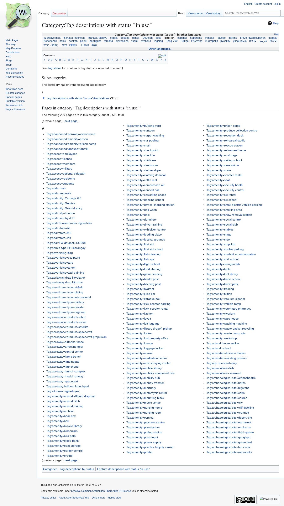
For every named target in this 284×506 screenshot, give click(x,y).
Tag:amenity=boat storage (63, 445)
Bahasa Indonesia (74, 37)
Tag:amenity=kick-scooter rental (147, 308)
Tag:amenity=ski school (221, 199)
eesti (158, 37)
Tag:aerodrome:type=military (65, 302)
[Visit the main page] (18, 16)
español (182, 37)
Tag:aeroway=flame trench (63, 356)
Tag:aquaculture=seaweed (223, 373)
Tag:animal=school (218, 348)
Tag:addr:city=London (60, 213)
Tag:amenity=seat (218, 180)
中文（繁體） (70, 45)
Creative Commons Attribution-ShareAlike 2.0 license (101, 491)
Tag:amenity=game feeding (144, 274)
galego (222, 37)
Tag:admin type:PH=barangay (65, 247)
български (211, 41)
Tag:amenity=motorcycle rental (146, 392)
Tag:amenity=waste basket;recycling (230, 328)
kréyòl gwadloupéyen (253, 37)
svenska (146, 41)
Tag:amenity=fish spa (140, 259)
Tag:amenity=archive (60, 411)
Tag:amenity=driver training (144, 224)
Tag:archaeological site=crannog (227, 412)
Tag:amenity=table (218, 269)
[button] (44, 98)
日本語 (85, 45)
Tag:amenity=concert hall (142, 190)
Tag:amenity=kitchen (139, 313)
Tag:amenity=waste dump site (226, 333)
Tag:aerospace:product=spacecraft (69, 332)
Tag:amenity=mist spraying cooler (148, 363)
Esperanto (196, 37)
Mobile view (114, 497)
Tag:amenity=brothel (59, 455)
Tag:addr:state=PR (58, 237)
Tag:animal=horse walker (222, 343)
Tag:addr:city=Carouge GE (63, 198)
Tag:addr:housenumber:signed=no (69, 223)
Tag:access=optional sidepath (65, 173)
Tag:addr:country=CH (60, 218)
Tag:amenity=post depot (142, 437)
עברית (252, 41)
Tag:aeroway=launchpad (62, 366)
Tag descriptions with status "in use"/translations (77, 98)
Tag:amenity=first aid (140, 244)
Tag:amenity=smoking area (224, 209)
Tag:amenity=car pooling (142, 140)
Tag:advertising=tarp (59, 262)
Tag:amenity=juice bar (140, 293)
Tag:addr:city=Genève (60, 203)
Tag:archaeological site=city (224, 402)
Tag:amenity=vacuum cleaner (225, 298)
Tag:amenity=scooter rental (224, 175)
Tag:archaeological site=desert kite (229, 417)
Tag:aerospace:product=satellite (67, 327)
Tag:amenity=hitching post (143, 284)
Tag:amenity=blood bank (62, 440)
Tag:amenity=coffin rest (141, 180)
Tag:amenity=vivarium (220, 313)
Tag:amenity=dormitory (141, 219)
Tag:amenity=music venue (143, 402)
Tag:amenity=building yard (143, 125)
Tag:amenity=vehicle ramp (223, 303)
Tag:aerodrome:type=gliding (64, 292)
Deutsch (148, 37)
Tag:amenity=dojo (138, 214)
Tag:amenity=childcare (141, 160)
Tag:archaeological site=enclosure (228, 427)
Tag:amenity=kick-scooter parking (148, 303)
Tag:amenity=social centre (223, 219)
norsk (63, 41)
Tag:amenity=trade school (223, 279)
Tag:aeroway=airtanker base (65, 342)
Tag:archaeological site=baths (226, 382)
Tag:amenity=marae (139, 353)
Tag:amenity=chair (138, 145)
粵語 (94, 45)
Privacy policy (48, 497)
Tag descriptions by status (77, 469)
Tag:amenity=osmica (139, 417)
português (95, 41)
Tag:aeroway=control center (64, 351)
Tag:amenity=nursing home (144, 407)
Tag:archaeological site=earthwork (228, 422)
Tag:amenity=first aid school (144, 249)
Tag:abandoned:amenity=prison (67, 139)
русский (225, 41)
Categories (50, 469)
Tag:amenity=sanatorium (222, 165)
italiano (233, 37)
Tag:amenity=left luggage (142, 323)
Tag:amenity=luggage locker (144, 348)
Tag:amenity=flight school (143, 264)
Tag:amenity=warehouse (222, 318)
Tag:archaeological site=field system (230, 432)
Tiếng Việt (171, 41)
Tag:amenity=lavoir (138, 318)
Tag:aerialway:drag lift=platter (65, 277)
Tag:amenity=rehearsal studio (225, 140)
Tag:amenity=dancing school (145, 199)
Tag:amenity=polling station (144, 432)
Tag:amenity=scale (218, 170)
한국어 (273, 41)
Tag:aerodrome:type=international (68, 297)
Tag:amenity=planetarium (143, 427)
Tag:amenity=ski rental (221, 194)
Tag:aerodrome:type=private (65, 307)
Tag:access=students (60, 183)
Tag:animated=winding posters (226, 358)
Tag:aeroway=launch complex (65, 371)
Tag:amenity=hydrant (140, 288)
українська (239, 41)
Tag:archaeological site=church (226, 397)
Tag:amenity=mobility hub (143, 378)
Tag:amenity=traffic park (222, 284)
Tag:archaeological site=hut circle (228, 447)
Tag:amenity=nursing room (144, 412)
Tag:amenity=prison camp (223, 125)
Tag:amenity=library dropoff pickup (149, 328)
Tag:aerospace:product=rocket (66, 322)
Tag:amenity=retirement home (226, 150)
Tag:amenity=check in (140, 155)
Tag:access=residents (60, 178)
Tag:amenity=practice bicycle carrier (150, 447)
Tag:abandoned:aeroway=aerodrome (70, 134)
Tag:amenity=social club (222, 224)
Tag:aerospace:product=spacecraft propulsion (76, 337)
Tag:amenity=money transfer (145, 382)
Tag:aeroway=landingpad (62, 361)
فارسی (263, 41)
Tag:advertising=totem (60, 267)
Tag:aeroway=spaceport (62, 381)
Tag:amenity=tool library (222, 274)
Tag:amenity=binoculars (62, 431)
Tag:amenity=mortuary (141, 387)
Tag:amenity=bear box (61, 416)
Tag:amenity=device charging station (150, 204)
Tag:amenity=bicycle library (64, 426)
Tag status (54, 68)
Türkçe (184, 41)
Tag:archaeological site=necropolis (229, 452)
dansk (136, 37)
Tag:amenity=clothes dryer (143, 170)
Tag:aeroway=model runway (64, 376)
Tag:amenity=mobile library (144, 368)
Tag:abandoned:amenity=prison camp (71, 143)
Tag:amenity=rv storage (221, 155)
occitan (73, 41)
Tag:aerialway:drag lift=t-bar (64, 282)
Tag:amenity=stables (219, 229)
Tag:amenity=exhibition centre (146, 229)
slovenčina (122, 41)
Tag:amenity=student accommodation (231, 254)
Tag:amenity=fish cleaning (143, 254)
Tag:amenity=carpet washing (145, 135)
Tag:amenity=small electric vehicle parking (234, 204)
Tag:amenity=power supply (144, 442)
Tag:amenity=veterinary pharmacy (228, 308)
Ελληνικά (196, 41)
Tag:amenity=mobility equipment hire (150, 373)
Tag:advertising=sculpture (63, 257)
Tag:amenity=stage (218, 234)
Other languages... (160, 48)
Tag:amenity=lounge (139, 343)
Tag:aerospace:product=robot (65, 317)
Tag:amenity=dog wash (141, 209)
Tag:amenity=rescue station (224, 145)
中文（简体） (52, 45)
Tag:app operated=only (221, 363)
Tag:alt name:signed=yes (62, 391)
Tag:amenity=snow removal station (229, 214)
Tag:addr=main (56, 188)
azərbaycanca (52, 37)
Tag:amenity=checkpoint (142, 150)
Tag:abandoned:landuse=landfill (67, 148)
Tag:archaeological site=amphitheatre (231, 378)
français (210, 37)
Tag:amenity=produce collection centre (231, 130)
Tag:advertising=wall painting (65, 272)
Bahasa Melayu (97, 37)
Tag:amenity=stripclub (220, 244)
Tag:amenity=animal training (64, 406)
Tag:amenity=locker (139, 333)
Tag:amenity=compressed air (145, 185)
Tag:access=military (59, 168)
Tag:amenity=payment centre (145, 422)
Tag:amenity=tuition (219, 293)
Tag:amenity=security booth (224, 185)
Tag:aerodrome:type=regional (65, 312)
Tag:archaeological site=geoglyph (228, 437)
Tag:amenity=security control (225, 190)
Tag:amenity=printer (139, 452)
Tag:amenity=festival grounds (145, 239)
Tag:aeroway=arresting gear (64, 346)
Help (276, 23)
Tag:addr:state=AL (58, 228)
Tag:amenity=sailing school (224, 160)
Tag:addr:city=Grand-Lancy (64, 208)
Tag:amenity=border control (64, 450)
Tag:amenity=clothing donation (146, 175)
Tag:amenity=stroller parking (225, 249)
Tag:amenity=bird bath (61, 436)
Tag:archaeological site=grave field (229, 442)
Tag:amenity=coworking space (146, 194)
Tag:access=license (59, 158)
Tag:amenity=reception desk (224, 135)
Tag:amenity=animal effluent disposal (70, 396)
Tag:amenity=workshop (221, 338)
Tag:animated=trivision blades (226, 353)
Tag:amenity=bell (57, 421)
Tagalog (158, 41)
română (108, 41)
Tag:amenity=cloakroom (142, 165)
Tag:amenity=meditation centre (146, 358)
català (114, 37)
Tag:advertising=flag (59, 252)
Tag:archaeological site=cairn (225, 392)
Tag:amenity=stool (218, 239)
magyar (272, 37)
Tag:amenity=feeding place (144, 234)
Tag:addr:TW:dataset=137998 (66, 242)
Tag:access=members (60, 163)
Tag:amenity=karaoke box (143, 298)
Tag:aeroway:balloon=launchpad (67, 386)
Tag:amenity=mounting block (145, 397)
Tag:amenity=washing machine (226, 323)
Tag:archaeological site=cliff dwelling (230, 407)
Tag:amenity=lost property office (147, 338)
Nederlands (50, 41)
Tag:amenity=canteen (140, 130)
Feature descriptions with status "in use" (123, 469)
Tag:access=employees (61, 153)
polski (83, 41)
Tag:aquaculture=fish (220, 368)
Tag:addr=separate (58, 193)
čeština (125, 37)
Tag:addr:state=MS (58, 232)
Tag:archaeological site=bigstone (227, 387)
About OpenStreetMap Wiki (74, 497)
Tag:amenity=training (220, 288)
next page (71, 121)
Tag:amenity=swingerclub (223, 264)
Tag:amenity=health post (142, 279)
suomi (134, 41)
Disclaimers (98, 497)
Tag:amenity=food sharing (143, 269)
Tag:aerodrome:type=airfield (64, 287)
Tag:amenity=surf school (222, 259)
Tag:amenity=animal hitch (63, 401)
